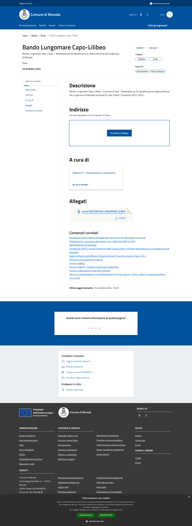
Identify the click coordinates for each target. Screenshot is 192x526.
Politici (22, 454)
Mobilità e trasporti (66, 459)
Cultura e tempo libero (68, 440)
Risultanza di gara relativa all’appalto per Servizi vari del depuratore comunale (107, 237)
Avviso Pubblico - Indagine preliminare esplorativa (94, 267)
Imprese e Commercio (67, 449)
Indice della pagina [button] (32, 81)
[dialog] (96, 510)
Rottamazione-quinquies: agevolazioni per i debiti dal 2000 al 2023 (102, 241)
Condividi (140, 47)
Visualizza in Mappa (119, 133)
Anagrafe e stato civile (68, 435)
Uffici (21, 445)
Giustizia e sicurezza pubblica (109, 440)
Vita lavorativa (64, 445)
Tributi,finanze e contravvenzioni (111, 445)
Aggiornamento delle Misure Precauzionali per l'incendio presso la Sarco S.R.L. (107, 256)
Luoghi (138, 458)
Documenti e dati (26, 463)
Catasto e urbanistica (67, 454)
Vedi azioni (153, 47)
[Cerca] (170, 14)
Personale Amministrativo (30, 459)
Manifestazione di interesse (83, 245)
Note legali (101, 487)
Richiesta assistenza (67, 491)
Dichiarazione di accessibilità (109, 491)
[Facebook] (139, 14)
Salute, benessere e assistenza (110, 449)
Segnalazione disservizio (68, 482)
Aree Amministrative (28, 440)
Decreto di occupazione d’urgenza (86, 259)
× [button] (189, 497)
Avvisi (43, 35)
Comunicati (140, 440)
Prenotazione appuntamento (70, 477)
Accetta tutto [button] (85, 515)
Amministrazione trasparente (110, 477)
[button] (96, 521)
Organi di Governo (27, 435)
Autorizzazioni (103, 454)
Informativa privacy (105, 482)
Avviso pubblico (77, 263)
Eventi (138, 462)
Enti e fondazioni (26, 449)
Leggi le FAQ (63, 487)
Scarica (122, 217)
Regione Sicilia (25, 3)
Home (25, 35)
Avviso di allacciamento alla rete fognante (89, 270)
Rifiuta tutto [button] (106, 515)
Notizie (138, 435)
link (121, 510)
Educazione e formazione (108, 435)
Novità (34, 35)
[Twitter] (146, 14)
